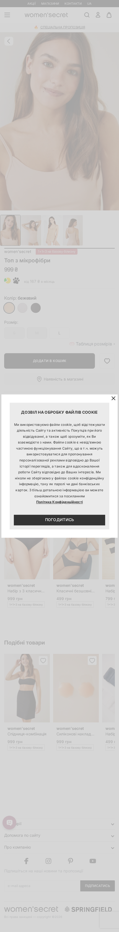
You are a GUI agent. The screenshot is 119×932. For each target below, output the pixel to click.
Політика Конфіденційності (59, 502)
